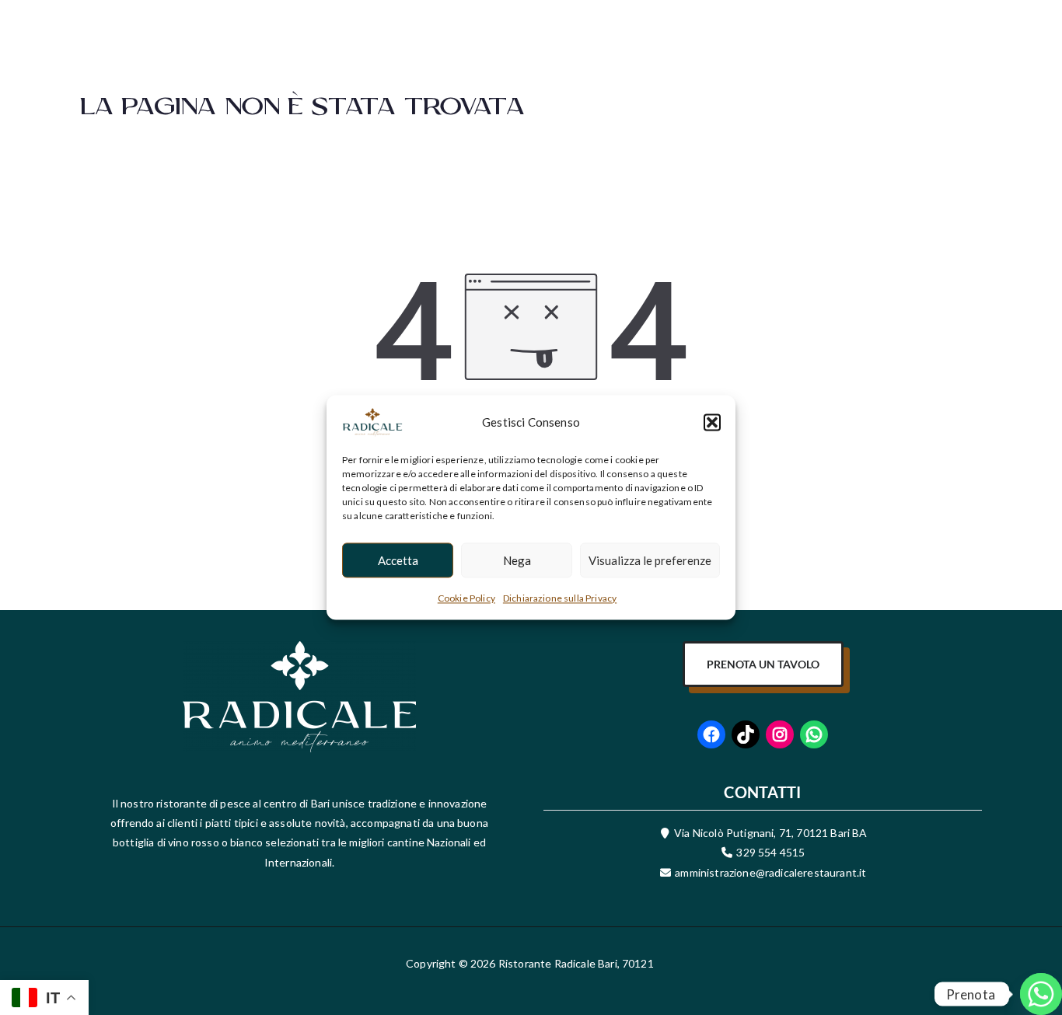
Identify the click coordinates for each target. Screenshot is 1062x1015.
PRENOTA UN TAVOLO (763, 664)
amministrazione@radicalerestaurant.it (769, 872)
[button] (712, 422)
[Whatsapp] (1018, 975)
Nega (517, 560)
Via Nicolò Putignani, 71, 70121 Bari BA (770, 832)
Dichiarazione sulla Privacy (560, 598)
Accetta (398, 560)
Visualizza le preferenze (650, 560)
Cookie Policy (466, 598)
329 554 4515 (770, 852)
